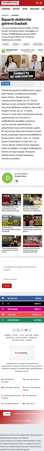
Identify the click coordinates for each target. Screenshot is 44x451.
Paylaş (7, 83)
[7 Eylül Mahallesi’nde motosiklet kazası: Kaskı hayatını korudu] (11, 200)
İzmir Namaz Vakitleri (12, 387)
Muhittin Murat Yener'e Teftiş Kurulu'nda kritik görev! (32, 229)
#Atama (26, 44)
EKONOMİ (10, 338)
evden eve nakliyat (8, 447)
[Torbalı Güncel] (10, 3)
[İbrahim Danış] (7, 178)
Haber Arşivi (30, 404)
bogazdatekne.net (8, 441)
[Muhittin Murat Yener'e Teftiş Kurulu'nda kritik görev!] (32, 220)
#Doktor (15, 44)
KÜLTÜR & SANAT (18, 340)
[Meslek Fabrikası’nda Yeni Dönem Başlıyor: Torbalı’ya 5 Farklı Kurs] (32, 200)
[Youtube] (26, 330)
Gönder (6, 286)
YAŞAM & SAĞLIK (21, 338)
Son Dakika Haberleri (11, 404)
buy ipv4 (37, 444)
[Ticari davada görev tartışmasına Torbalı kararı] (11, 241)
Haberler (5, 15)
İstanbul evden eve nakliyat (21, 444)
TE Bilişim (27, 421)
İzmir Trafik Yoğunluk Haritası (32, 389)
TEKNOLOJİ (33, 338)
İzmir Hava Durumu (32, 379)
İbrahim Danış (20, 176)
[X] (18, 330)
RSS (7, 414)
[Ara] (37, 3)
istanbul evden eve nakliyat (17, 438)
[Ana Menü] (40, 3)
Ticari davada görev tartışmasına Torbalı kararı (10, 250)
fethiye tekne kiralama (25, 441)
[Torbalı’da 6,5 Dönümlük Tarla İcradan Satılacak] (11, 220)
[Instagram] (22, 330)
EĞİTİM (36, 335)
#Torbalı (5, 44)
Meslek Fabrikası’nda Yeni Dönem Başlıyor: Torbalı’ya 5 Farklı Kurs (32, 209)
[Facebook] (14, 330)
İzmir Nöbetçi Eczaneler (7, 381)
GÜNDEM (6, 9)
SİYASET (16, 9)
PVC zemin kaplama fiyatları (18, 450)
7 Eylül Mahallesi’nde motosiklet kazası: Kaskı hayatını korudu (10, 209)
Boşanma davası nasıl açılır (27, 447)
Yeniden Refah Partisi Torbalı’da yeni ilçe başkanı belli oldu (31, 250)
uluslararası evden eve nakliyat (12, 435)
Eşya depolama (32, 435)
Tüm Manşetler (31, 395)
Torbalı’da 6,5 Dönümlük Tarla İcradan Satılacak (11, 229)
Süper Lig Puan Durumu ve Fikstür (11, 397)
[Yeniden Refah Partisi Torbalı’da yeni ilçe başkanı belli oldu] (32, 241)
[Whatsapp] (30, 330)
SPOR (24, 9)
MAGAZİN (34, 9)
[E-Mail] (16, 181)
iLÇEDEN (29, 340)
